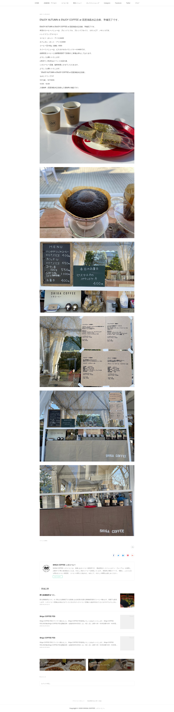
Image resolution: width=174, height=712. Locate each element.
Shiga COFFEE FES (47, 616)
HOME (37, 3)
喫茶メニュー (77, 3)
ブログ (137, 3)
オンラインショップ (92, 3)
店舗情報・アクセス (50, 3)
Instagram (107, 3)
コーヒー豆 (64, 3)
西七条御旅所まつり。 (48, 595)
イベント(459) (43, 540)
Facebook (118, 3)
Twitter (128, 3)
